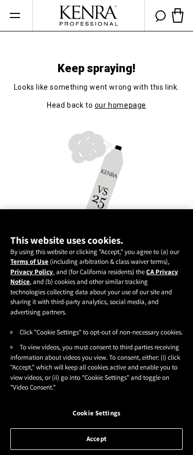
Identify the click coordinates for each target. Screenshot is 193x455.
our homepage (120, 105)
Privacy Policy (31, 271)
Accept (96, 438)
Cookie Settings (96, 413)
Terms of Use (29, 261)
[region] (96, 332)
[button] (14, 15)
